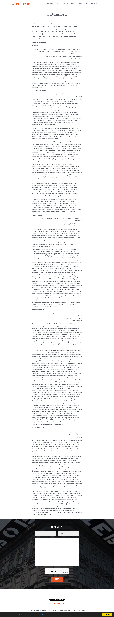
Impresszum (53, 611)
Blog (86, 4)
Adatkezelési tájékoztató (38, 611)
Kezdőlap (50, 4)
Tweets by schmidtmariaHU (57, 603)
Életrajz (58, 4)
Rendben (107, 615)
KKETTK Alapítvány (78, 611)
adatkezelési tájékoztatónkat (37, 615)
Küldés (57, 579)
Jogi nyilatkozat (65, 611)
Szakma (73, 4)
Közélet (65, 4)
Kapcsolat (94, 4)
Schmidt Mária (21, 4)
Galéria (80, 4)
